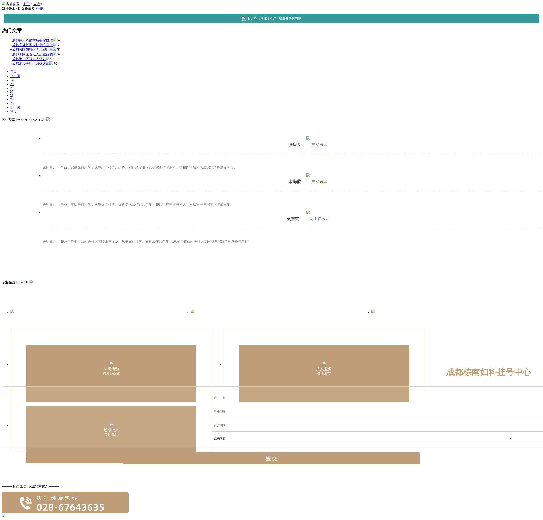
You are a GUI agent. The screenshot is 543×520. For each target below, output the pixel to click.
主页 (26, 4)
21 (12, 88)
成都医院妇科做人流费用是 (32, 49)
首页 (13, 71)
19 (12, 80)
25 (12, 103)
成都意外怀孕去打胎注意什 (32, 45)
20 (12, 84)
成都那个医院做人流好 (29, 59)
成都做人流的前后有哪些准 (32, 40)
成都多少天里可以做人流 (30, 63)
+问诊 (40, 8)
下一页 (15, 107)
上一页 (15, 76)
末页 (13, 111)
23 (12, 95)
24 (12, 99)
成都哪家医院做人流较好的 (32, 54)
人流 (36, 4)
